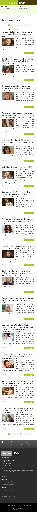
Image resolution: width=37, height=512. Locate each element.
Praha (6, 442)
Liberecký (9, 444)
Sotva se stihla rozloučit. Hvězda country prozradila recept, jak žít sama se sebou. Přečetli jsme (16, 88)
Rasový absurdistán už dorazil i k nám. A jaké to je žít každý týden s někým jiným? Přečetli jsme (18, 221)
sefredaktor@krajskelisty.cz (8, 482)
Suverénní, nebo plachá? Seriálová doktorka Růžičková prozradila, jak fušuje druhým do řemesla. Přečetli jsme (17, 61)
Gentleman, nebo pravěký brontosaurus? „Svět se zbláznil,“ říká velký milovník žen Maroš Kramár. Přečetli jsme (16, 273)
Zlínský (31, 446)
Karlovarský (31, 442)
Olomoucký (15, 446)
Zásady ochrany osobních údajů (13, 505)
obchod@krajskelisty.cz (7, 490)
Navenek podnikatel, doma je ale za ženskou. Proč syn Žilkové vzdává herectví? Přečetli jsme (18, 247)
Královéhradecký (17, 444)
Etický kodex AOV (27, 505)
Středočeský (12, 442)
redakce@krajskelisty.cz (7, 484)
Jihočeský (19, 442)
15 (26, 25)
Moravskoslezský (24, 446)
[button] (9, 8)
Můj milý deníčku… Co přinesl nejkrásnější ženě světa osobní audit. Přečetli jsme (16, 168)
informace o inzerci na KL (8, 496)
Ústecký (3, 444)
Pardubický (26, 444)
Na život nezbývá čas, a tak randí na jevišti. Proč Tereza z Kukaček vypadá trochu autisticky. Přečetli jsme (17, 356)
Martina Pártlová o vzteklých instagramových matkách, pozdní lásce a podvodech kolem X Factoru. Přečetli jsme (18, 383)
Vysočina (32, 444)
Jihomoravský (7, 446)
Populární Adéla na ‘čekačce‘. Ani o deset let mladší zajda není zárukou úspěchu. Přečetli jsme (17, 300)
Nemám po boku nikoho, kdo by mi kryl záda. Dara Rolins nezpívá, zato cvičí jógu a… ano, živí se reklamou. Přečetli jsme (18, 410)
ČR (2, 442)
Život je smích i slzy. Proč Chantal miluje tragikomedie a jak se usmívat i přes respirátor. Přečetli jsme (16, 194)
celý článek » (29, 53)
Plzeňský (25, 442)
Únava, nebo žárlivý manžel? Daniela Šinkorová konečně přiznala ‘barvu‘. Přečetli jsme (17, 142)
